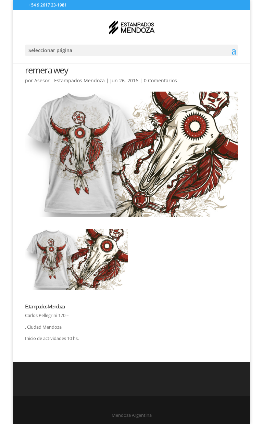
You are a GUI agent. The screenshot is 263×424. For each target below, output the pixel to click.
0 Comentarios (160, 80)
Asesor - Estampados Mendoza (69, 80)
